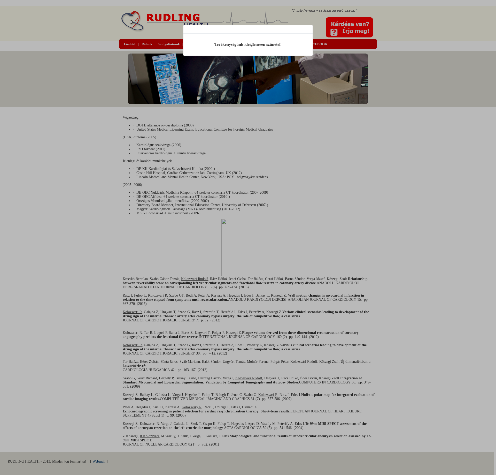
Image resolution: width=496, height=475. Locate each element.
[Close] (308, 29)
